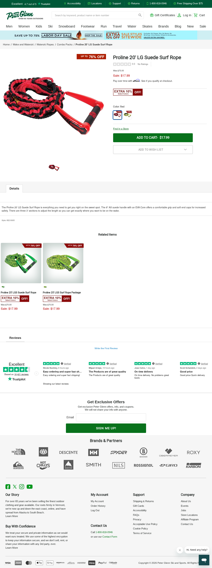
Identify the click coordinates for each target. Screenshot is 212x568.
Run (104, 26)
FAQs (136, 515)
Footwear (88, 26)
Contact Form (109, 536)
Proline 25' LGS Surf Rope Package (62, 292)
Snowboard (66, 26)
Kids (39, 26)
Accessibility (140, 510)
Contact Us (187, 524)
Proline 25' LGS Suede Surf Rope (18, 292)
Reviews (15, 338)
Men (9, 26)
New (190, 26)
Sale (203, 26)
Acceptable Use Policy (145, 524)
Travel (117, 26)
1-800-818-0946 (104, 532)
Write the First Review (106, 348)
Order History (98, 505)
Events (184, 505)
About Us (186, 501)
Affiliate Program (190, 519)
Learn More (11, 516)
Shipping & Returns (143, 501)
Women (24, 26)
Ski (50, 26)
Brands (163, 26)
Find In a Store (121, 128)
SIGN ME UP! (106, 428)
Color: (118, 106)
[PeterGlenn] (24, 15)
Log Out (95, 510)
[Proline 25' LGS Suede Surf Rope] (21, 263)
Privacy (137, 519)
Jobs (183, 510)
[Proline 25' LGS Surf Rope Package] (63, 263)
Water (132, 26)
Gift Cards (138, 505)
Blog (178, 26)
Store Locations (189, 515)
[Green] (3, 287)
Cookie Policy (140, 528)
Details (14, 188)
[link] (106, 35)
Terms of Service (142, 533)
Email (71, 417)
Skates (147, 26)
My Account (97, 501)
